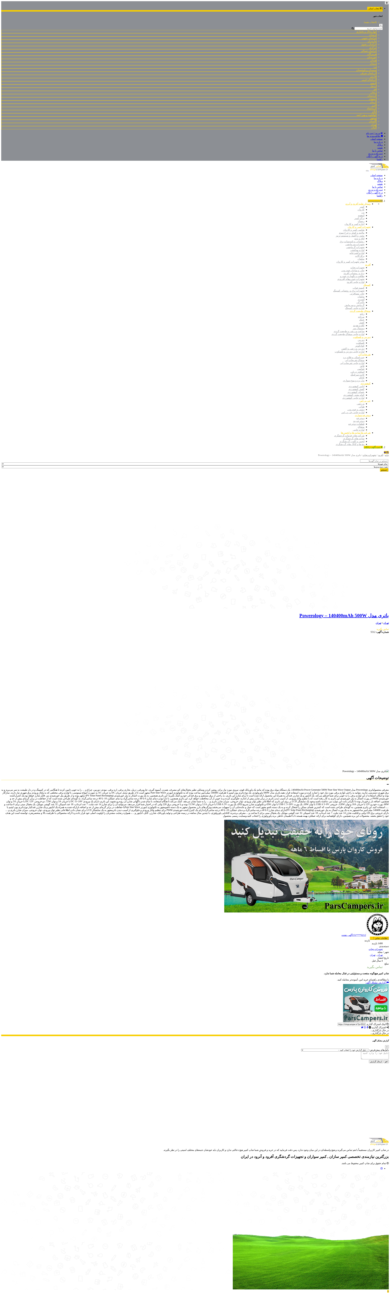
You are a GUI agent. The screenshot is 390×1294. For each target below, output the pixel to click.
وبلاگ (380, 144)
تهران (386, 623)
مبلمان (361, 259)
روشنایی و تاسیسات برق (352, 241)
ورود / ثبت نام (373, 133)
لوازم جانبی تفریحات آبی (352, 363)
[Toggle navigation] (387, 2)
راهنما (380, 159)
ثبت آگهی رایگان (372, 447)
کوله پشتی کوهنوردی (353, 395)
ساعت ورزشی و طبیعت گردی (349, 331)
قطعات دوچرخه (356, 424)
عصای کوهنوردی (355, 392)
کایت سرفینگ (357, 374)
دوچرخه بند (358, 421)
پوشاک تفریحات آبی (354, 360)
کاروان (361, 209)
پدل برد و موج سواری (353, 380)
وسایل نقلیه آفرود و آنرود (357, 204)
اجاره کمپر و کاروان (354, 224)
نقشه (380, 147)
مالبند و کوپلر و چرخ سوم (351, 232)
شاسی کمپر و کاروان (353, 230)
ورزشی (360, 403)
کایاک (361, 377)
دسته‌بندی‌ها (374, 201)
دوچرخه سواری (362, 415)
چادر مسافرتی (357, 293)
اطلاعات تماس (381, 938)
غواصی (360, 369)
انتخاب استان (374, 8)
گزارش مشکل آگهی (375, 982)
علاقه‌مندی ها (374, 136)
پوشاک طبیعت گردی (360, 311)
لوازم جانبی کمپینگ (354, 308)
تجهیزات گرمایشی (355, 247)
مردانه (361, 316)
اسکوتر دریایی (357, 372)
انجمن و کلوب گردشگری (352, 441)
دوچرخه (360, 418)
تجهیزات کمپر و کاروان (359, 227)
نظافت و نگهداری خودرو (352, 276)
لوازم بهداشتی (357, 250)
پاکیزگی (360, 302)
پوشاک (361, 427)
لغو (386, 1061)
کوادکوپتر (359, 345)
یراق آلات (359, 256)
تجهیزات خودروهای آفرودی (350, 279)
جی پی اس (365, 401)
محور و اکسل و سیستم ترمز (350, 235)
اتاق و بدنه (359, 238)
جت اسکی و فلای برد (353, 357)
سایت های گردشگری (353, 438)
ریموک (361, 221)
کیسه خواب (358, 288)
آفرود (367, 264)
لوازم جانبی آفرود (355, 282)
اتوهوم (361, 215)
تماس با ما (377, 150)
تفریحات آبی (364, 354)
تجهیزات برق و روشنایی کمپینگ (348, 290)
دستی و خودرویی (355, 409)
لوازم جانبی (358, 429)
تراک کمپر (359, 218)
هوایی (361, 406)
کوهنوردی (365, 383)
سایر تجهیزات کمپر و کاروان (350, 261)
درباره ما (378, 142)
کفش (361, 322)
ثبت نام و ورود (375, 153)
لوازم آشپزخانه (356, 253)
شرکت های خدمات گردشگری (349, 435)
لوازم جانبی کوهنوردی (353, 398)
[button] (388, 784)
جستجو (384, 470)
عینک (361, 319)
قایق (362, 366)
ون (362, 212)
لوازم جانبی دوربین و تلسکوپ (349, 351)
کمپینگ (366, 285)
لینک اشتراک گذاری (376, 1024)
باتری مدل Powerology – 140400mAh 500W (344, 615)
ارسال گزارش (376, 1061)
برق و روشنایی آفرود (354, 273)
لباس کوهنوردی (356, 386)
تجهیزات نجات (357, 267)
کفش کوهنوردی (356, 389)
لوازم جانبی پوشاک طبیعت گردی (348, 334)
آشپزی (361, 299)
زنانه (362, 314)
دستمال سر (358, 328)
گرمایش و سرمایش (354, 305)
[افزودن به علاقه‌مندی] (372, 938)
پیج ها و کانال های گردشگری (350, 444)
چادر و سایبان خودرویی (352, 270)
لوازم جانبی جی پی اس (352, 412)
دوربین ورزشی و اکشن (352, 348)
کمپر (362, 206)
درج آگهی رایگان (374, 156)
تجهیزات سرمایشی (354, 244)
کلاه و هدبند (358, 325)
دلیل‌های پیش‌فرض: (379, 1050)
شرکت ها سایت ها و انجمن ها (355, 432)
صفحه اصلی (376, 139)
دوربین (361, 340)
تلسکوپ (360, 343)
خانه (387, 455)
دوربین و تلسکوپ (361, 337)
